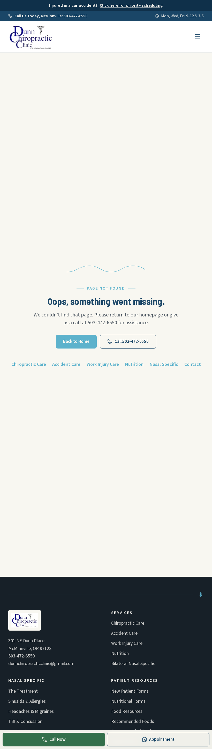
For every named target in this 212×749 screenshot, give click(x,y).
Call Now (57, 739)
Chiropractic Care (28, 364)
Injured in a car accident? (106, 5)
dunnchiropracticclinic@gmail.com (41, 663)
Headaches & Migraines (31, 711)
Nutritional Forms (128, 701)
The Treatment (23, 691)
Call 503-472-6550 (132, 341)
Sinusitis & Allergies (27, 701)
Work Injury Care (103, 364)
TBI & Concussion (25, 721)
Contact (192, 364)
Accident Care (66, 364)
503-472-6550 (21, 656)
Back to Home (76, 341)
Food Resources (126, 711)
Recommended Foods (132, 721)
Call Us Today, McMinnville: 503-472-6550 (50, 16)
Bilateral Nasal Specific (133, 663)
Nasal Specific (164, 364)
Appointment (162, 739)
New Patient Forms (130, 691)
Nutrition (134, 364)
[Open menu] (197, 37)
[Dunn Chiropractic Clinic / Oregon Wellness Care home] (31, 36)
